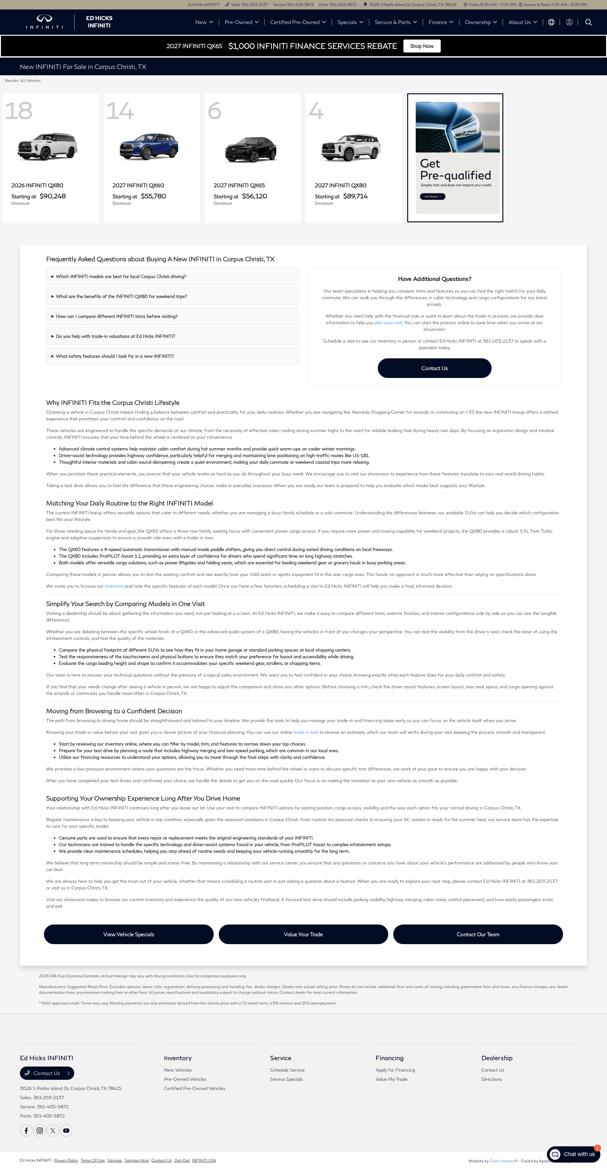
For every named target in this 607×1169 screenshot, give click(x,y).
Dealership (497, 1057)
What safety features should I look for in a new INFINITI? (115, 356)
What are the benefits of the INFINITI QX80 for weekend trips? (121, 296)
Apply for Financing (395, 1070)
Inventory (178, 1057)
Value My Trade (392, 1079)
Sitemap (114, 1160)
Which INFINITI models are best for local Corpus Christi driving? (121, 276)
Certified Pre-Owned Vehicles (194, 1088)
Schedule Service (287, 1070)
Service (280, 1057)
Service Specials (286, 1079)
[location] (365, 4)
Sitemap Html (137, 1160)
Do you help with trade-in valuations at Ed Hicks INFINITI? (115, 336)
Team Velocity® (504, 1161)
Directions (491, 1079)
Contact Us (434, 368)
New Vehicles (178, 1070)
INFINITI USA (204, 1160)
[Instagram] (39, 1130)
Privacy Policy (66, 1160)
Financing (390, 1057)
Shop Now (422, 46)
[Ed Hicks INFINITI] (74, 21)
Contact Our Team (478, 934)
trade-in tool (305, 732)
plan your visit (388, 322)
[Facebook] (26, 1130)
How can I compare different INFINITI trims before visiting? (117, 316)
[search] (589, 23)
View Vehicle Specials (128, 934)
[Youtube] (66, 1130)
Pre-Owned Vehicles (185, 1079)
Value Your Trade (303, 934)
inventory (114, 586)
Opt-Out (182, 1160)
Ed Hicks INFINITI (36, 1160)
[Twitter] (52, 1130)
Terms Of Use (93, 1160)
